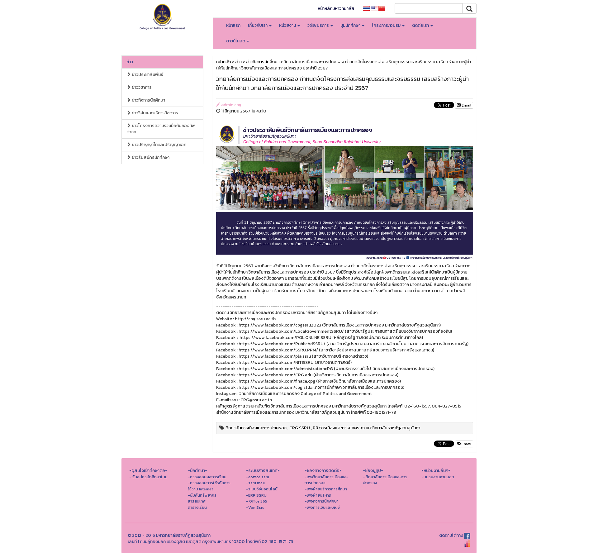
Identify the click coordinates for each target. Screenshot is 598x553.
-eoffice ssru (257, 477)
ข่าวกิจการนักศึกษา (148, 100)
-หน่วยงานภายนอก (437, 477)
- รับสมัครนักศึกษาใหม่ (148, 477)
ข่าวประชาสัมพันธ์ (147, 74)
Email (466, 105)
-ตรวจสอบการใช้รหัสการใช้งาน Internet (209, 486)
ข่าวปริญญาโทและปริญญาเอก (158, 144)
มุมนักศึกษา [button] (350, 25)
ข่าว (129, 62)
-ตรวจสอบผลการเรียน (207, 477)
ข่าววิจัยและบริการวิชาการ (154, 113)
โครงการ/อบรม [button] (386, 25)
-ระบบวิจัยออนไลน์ (262, 489)
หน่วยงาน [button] (288, 25)
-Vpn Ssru (255, 507)
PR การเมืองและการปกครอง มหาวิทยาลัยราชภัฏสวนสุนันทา (366, 428)
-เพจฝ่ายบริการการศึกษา (326, 489)
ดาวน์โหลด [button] (236, 41)
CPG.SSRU (299, 428)
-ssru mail (255, 483)
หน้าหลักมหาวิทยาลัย (336, 8)
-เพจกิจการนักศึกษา (322, 501)
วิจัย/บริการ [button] (318, 25)
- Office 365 (256, 501)
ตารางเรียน (197, 507)
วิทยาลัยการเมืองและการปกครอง (256, 428)
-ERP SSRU (256, 495)
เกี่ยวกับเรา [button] (258, 25)
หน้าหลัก (223, 62)
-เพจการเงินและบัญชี (322, 507)
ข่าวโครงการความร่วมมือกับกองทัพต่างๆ (160, 128)
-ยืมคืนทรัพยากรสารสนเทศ (202, 498)
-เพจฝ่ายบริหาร (318, 495)
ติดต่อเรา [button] (421, 25)
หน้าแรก (233, 25)
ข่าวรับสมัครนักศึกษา (150, 157)
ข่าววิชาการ (141, 87)
